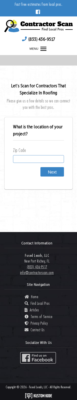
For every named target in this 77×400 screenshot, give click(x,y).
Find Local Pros (40, 303)
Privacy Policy (39, 323)
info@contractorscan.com (37, 272)
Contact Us (37, 330)
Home (34, 297)
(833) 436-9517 (41, 39)
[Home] (38, 25)
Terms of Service (41, 316)
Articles (34, 310)
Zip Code (19, 150)
